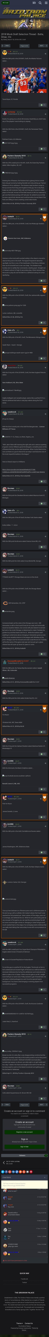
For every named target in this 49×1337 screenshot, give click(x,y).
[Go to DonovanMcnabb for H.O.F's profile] (4, 662)
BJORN (10, 761)
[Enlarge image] (24, 80)
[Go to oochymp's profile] (4, 113)
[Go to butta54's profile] (4, 217)
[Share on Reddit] (20, 1171)
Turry (9, 1228)
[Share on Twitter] (2, 1171)
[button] (41, 24)
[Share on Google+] (9, 1171)
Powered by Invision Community (21, 1328)
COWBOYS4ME (13, 1244)
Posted (15, 53)
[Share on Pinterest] (31, 1171)
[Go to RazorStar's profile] (4, 366)
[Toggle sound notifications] (45, 1177)
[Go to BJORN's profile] (4, 762)
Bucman (11, 488)
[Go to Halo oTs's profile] (4, 331)
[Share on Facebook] (6, 1171)
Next (41, 45)
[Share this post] (45, 54)
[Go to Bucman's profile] (4, 489)
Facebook (24, 1279)
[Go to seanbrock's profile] (4, 413)
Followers (22, 1155)
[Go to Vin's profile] (4, 52)
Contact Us (29, 1323)
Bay (9, 1236)
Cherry (5, 39)
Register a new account (24, 1132)
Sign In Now (24, 1147)
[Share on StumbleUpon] (24, 1171)
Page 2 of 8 (24, 46)
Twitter (24, 1282)
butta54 (11, 217)
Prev (7, 45)
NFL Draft (22, 39)
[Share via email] (27, 1171)
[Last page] (46, 45)
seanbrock (12, 412)
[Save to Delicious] (16, 1171)
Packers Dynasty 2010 (17, 156)
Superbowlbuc (13, 1213)
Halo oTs (11, 330)
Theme (19, 1323)
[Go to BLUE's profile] (4, 708)
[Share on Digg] (13, 1171)
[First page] (2, 45)
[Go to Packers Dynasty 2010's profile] (4, 156)
